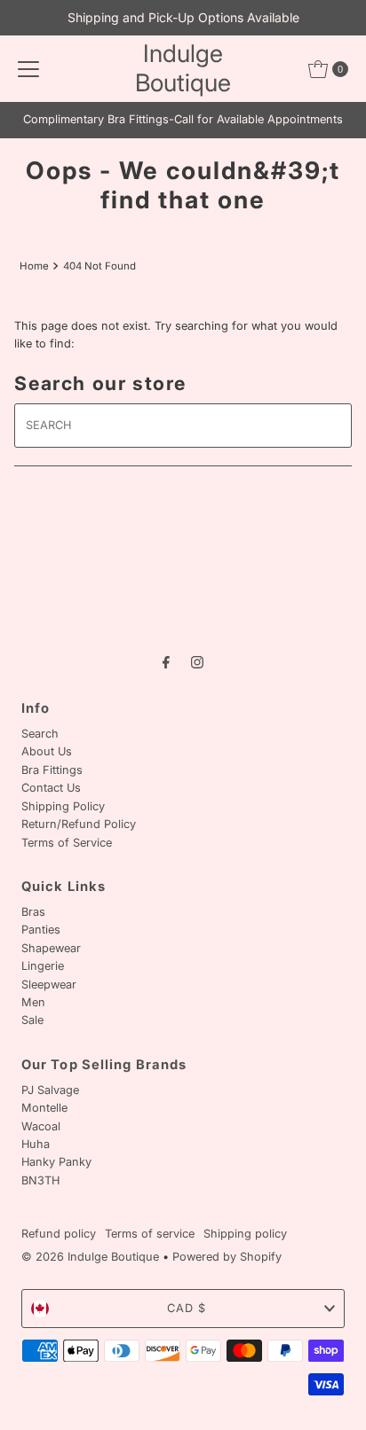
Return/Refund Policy (78, 824)
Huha (35, 1144)
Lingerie (42, 966)
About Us (46, 751)
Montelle (44, 1107)
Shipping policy (245, 1233)
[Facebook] (166, 661)
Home (34, 266)
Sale (32, 1020)
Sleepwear (48, 984)
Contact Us (51, 787)
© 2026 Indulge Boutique (90, 1256)
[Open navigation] (28, 69)
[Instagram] (197, 661)
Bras (33, 911)
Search (40, 733)
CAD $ (186, 1308)
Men (33, 1002)
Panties (40, 929)
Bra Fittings (52, 770)
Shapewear (51, 948)
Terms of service (150, 1233)
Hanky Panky (56, 1161)
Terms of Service (66, 842)
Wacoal (40, 1126)
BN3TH (40, 1180)
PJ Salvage (50, 1090)
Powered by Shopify (227, 1256)
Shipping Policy (63, 806)
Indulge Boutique (183, 68)
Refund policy (58, 1233)
